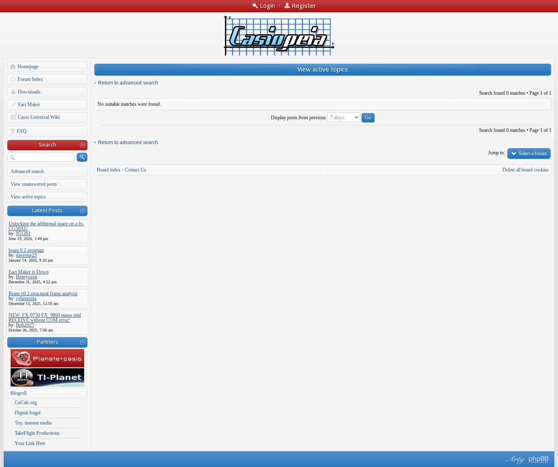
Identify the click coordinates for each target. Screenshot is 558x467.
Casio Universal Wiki (39, 117)
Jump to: (496, 153)
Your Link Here (30, 443)
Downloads (29, 92)
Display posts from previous (299, 117)
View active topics (28, 197)
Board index (109, 170)
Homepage (28, 66)
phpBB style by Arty (514, 459)
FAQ (22, 131)
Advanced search (27, 171)
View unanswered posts (34, 184)
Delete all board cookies (525, 170)
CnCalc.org (26, 402)
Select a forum (533, 153)
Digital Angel (27, 413)
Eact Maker (29, 104)
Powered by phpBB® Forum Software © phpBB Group (539, 459)
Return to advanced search (128, 83)
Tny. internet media (33, 423)
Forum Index (30, 79)
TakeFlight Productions (37, 433)
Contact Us (135, 170)
